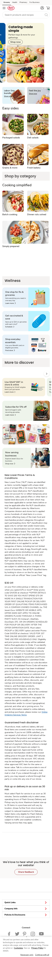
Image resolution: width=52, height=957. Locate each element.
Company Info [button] (10, 908)
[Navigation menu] (4, 8)
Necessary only (26, 955)
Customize (18, 948)
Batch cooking (9, 214)
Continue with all (42, 955)
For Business (34, 2)
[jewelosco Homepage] (11, 8)
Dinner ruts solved (36, 214)
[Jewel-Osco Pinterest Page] (25, 934)
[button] (42, 8)
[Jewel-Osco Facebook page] (9, 934)
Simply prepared (10, 246)
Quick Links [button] (10, 902)
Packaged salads (11, 137)
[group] (25, 53)
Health (14, 2)
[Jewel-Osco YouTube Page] (41, 934)
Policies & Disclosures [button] (14, 914)
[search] (46, 14)
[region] (26, 947)
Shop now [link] (15, 42)
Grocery (6, 2)
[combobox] (26, 14)
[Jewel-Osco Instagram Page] (33, 934)
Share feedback (26, 872)
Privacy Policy (37, 948)
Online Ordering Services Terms (26, 713)
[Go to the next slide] (47, 373)
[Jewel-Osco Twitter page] (17, 934)
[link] (10, 303)
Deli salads (33, 137)
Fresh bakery (33, 167)
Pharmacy (23, 2)
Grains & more (9, 167)
